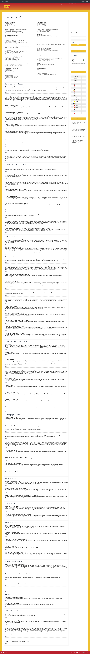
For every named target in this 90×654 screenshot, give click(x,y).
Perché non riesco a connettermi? (11, 28)
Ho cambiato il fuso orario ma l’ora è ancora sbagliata (14, 40)
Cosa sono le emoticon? (9, 71)
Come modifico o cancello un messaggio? (12, 52)
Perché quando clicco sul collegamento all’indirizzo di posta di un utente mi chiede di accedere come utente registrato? (20, 47)
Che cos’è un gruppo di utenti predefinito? (44, 30)
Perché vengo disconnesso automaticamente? (13, 31)
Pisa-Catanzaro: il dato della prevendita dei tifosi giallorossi (78, 123)
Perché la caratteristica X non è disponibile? (45, 70)
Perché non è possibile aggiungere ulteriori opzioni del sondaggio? (17, 56)
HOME (3, 1)
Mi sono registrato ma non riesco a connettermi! (14, 26)
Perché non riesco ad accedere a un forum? (13, 58)
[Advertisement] (30, 5)
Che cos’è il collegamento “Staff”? (43, 31)
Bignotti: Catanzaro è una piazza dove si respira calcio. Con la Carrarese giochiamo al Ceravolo (78, 141)
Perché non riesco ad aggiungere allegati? (12, 59)
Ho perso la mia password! (10, 30)
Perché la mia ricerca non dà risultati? (44, 49)
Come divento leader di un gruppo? (43, 28)
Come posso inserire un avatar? (11, 43)
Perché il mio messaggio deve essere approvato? (14, 64)
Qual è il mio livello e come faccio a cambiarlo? (13, 44)
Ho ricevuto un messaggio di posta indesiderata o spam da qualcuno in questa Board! (51, 38)
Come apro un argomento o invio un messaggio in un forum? (16, 51)
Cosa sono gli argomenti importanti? (11, 76)
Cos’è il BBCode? (8, 69)
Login (72, 32)
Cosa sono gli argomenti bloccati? (11, 77)
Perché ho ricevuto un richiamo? (11, 60)
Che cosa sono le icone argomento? (11, 78)
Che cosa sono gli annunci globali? (11, 74)
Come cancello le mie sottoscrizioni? (44, 60)
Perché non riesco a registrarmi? (11, 25)
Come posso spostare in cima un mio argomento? (14, 65)
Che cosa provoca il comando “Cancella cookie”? (14, 32)
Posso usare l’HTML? (9, 70)
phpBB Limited (34, 614)
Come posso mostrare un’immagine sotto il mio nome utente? (16, 42)
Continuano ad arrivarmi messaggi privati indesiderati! (47, 36)
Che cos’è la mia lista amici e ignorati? (44, 43)
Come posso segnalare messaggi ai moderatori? (14, 61)
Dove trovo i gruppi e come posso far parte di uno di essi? (47, 26)
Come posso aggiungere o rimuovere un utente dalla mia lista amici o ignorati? (51, 44)
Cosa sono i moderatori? (41, 24)
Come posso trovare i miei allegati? (43, 65)
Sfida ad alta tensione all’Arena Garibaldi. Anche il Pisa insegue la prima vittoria (78, 130)
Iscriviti (75, 32)
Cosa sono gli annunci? (9, 75)
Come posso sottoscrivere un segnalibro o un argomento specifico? (49, 58)
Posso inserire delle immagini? (10, 72)
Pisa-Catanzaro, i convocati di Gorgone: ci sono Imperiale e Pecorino (78, 137)
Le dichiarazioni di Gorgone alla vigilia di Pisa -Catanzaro (78, 134)
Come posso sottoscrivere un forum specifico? (45, 59)
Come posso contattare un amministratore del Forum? (47, 74)
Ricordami (73, 42)
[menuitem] (6, 1)
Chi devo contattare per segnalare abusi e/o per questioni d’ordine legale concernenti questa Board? (50, 73)
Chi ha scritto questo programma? (43, 69)
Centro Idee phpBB (54, 621)
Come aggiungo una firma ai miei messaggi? (13, 53)
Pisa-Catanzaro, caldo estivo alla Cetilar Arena (78, 126)
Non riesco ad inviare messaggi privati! (44, 35)
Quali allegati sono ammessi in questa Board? (45, 64)
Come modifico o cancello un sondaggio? (12, 57)
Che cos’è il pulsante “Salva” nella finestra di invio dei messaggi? (17, 63)
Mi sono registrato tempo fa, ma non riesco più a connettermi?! (16, 29)
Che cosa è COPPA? (8, 24)
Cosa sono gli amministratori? (42, 23)
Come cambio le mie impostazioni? (11, 36)
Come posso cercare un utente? (43, 51)
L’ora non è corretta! (8, 39)
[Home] (7, 6)
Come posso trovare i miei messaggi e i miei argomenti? (47, 53)
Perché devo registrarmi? (9, 23)
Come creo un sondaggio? (10, 54)
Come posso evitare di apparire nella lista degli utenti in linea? (16, 37)
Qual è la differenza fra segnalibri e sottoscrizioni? (46, 57)
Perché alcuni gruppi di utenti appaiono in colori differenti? (47, 29)
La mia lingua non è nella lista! (10, 41)
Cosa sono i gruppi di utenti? (42, 25)
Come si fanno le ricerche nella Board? (44, 48)
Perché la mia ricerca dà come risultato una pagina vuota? (47, 50)
